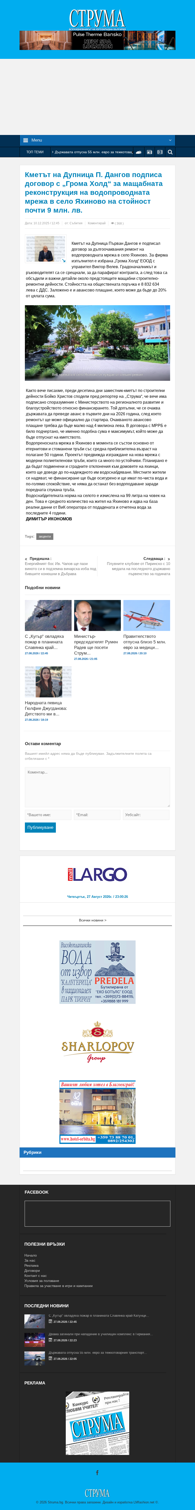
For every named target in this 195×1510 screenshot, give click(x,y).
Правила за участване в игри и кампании (58, 1286)
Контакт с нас (35, 1276)
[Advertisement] (97, 96)
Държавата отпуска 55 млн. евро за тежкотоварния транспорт (106, 152)
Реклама (31, 1265)
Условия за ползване (41, 1281)
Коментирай (97, 223)
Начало (30, 1255)
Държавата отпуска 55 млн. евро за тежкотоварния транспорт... (98, 1352)
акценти (45, 536)
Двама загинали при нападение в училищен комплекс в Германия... (101, 1334)
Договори (32, 1270)
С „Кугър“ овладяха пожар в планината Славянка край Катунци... (99, 1315)
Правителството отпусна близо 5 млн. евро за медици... (144, 642)
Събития (76, 223)
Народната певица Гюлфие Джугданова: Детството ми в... (46, 708)
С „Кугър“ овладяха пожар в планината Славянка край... (44, 642)
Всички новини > (92, 920)
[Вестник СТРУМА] (97, 20)
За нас (29, 1260)
